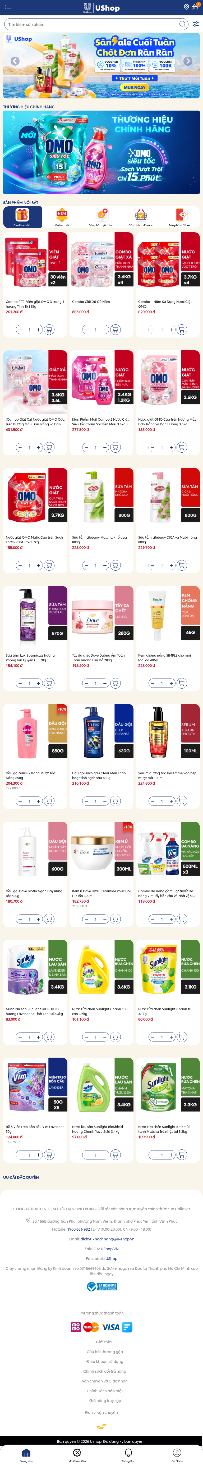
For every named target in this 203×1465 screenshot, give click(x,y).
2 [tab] (76, 95)
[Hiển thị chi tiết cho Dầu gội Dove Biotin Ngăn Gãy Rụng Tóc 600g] (35, 854)
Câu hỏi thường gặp (105, 1351)
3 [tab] (80, 95)
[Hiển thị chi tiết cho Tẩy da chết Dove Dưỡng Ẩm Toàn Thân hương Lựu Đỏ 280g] (102, 618)
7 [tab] (97, 95)
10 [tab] (110, 95)
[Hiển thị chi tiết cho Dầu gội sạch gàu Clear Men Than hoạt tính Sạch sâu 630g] (102, 736)
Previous (15, 61)
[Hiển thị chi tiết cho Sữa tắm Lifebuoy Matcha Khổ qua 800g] (102, 500)
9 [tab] (106, 95)
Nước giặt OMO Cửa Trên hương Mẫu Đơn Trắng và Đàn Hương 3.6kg (167, 421)
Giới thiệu (105, 1341)
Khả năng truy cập (105, 1400)
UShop (111, 1258)
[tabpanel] (101, 65)
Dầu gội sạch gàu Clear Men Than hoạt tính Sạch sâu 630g (99, 775)
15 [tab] (131, 95)
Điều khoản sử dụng (104, 1361)
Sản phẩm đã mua (141, 225)
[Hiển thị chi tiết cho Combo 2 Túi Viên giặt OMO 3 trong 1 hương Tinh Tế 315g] (35, 264)
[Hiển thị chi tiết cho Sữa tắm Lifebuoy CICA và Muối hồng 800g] (168, 500)
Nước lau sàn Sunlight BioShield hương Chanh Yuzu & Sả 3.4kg (97, 1129)
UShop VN (110, 1248)
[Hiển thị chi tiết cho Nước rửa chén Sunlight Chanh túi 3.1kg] (168, 972)
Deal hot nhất (22, 225)
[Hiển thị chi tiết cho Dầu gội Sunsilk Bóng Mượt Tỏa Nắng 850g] (35, 736)
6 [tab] (93, 95)
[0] (195, 7)
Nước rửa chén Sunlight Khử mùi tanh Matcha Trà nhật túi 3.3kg (164, 1129)
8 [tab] (114, 191)
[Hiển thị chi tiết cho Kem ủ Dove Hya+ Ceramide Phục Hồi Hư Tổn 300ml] (102, 854)
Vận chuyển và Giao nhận (105, 1380)
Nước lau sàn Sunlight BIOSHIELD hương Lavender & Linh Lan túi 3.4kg (34, 1011)
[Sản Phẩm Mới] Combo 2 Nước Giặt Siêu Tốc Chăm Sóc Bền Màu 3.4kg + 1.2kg (100, 424)
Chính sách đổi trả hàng (104, 1370)
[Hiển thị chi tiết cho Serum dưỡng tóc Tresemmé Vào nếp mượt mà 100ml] (168, 736)
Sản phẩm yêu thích (101, 225)
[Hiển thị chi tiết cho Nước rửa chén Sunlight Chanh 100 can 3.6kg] (102, 972)
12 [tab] (118, 95)
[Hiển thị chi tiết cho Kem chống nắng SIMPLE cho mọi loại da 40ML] (168, 618)
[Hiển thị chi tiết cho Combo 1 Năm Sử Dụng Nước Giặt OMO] (168, 264)
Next (188, 61)
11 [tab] (114, 95)
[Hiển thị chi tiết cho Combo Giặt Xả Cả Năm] (102, 264)
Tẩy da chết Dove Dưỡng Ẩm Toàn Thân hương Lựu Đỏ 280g (98, 657)
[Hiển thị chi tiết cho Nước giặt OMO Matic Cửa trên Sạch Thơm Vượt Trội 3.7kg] (35, 500)
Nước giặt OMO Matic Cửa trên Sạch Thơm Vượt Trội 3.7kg (34, 539)
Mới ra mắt (62, 225)
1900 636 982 (78, 1228)
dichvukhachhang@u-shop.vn (108, 1238)
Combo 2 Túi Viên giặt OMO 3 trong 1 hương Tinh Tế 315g (35, 303)
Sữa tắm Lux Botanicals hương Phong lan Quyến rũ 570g (30, 657)
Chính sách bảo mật (105, 1390)
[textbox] (96, 24)
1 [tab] (72, 95)
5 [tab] (89, 95)
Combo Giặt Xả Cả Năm (91, 301)
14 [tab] (127, 95)
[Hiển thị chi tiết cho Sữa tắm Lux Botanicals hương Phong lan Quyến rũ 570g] (35, 618)
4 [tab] (97, 191)
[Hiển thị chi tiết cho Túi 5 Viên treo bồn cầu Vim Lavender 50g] (35, 1090)
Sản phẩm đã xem (180, 225)
